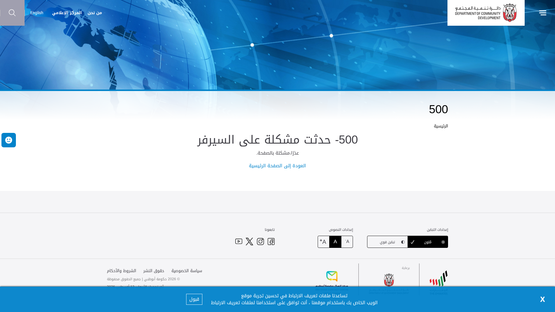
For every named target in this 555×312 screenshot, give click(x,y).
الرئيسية (441, 126)
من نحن (95, 13)
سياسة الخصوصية (186, 271)
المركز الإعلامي (67, 13)
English (36, 12)
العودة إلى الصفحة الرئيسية (277, 165)
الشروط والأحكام (121, 271)
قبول (194, 299)
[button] (8, 140)
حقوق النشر (153, 271)
